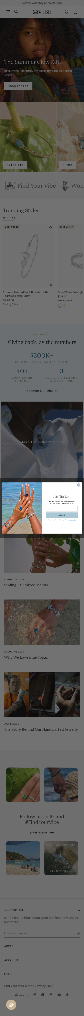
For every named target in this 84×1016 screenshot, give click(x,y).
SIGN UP (62, 515)
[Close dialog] (79, 485)
